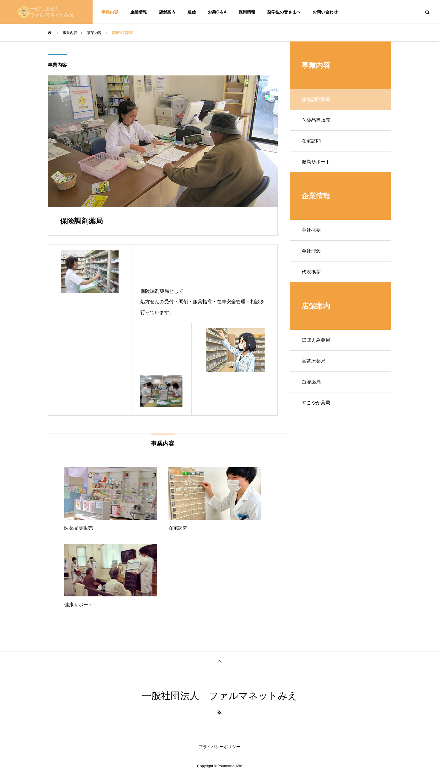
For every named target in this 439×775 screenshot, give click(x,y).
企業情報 (138, 12)
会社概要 (311, 230)
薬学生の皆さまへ (284, 12)
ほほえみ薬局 (316, 340)
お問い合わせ (325, 12)
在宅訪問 (311, 140)
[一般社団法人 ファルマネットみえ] (46, 12)
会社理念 (311, 250)
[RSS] (219, 712)
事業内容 (110, 12)
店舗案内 (167, 12)
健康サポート (316, 161)
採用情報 (247, 12)
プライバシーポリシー (219, 746)
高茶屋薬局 (314, 360)
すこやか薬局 (316, 402)
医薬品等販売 (316, 120)
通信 (192, 12)
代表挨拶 (311, 271)
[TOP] (219, 661)
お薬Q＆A (217, 12)
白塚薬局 (311, 381)
